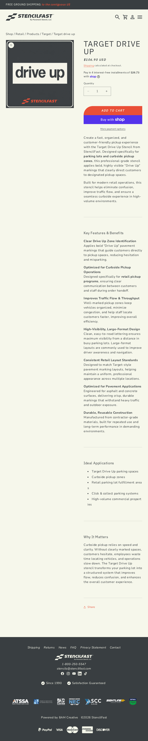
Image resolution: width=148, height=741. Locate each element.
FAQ (73, 647)
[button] (117, 17)
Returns (49, 647)
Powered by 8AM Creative (59, 717)
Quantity (89, 83)
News (62, 647)
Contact (115, 647)
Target (46, 34)
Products (33, 34)
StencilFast (99, 717)
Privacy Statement (93, 647)
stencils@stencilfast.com (74, 668)
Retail (20, 34)
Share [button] (91, 607)
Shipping (89, 65)
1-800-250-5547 (74, 664)
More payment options (112, 128)
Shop (9, 34)
